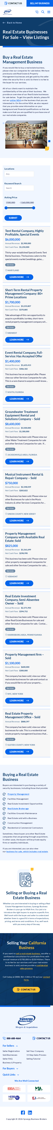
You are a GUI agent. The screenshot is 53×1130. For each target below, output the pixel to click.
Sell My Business (40, 3)
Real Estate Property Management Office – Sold (22, 715)
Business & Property (12, 1062)
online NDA (15, 100)
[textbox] (17, 173)
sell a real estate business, (28, 953)
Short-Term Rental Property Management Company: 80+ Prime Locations (24, 293)
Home (19, 22)
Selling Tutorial (33, 1058)
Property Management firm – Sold (24, 656)
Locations (9, 168)
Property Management (18, 794)
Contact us (15, 3)
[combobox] (19, 174)
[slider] (6, 207)
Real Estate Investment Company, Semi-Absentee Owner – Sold (22, 599)
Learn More (17, 277)
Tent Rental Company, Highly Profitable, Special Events (24, 232)
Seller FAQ (7, 1058)
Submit (13, 218)
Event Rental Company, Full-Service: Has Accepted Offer (24, 354)
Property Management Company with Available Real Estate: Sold (25, 537)
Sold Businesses (10, 1055)
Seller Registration (11, 1051)
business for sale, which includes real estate (27, 851)
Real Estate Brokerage (18, 808)
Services (10, 264)
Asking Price (10, 197)
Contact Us (28, 989)
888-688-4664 (14, 1038)
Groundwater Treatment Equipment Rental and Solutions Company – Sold (22, 415)
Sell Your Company (35, 1051)
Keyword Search (12, 183)
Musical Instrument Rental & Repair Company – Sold (24, 476)
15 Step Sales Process (36, 1055)
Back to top (41, 1127)
